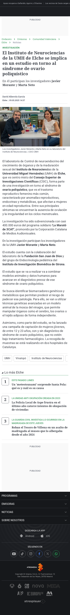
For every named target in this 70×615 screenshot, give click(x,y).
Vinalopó (21, 358)
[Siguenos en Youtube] (13, 553)
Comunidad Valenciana (44, 39)
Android (29, 536)
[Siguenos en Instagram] (30, 553)
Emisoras (22, 39)
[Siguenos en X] (47, 553)
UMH (7, 358)
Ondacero (7, 39)
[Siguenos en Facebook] (39, 553)
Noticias (17, 42)
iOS (47, 536)
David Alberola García (13, 96)
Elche (4, 42)
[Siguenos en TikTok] (22, 553)
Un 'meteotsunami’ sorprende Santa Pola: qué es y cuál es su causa (39, 386)
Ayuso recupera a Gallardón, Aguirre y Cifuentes (22, 3)
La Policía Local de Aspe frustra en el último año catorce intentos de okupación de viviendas (39, 406)
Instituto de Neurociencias (47, 358)
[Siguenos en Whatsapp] (56, 553)
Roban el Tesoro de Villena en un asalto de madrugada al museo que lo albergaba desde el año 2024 (40, 431)
